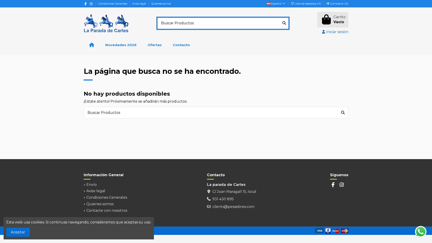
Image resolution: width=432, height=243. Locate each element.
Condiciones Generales (113, 3)
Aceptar (18, 232)
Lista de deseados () (308, 3)
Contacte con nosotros (106, 210)
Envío (91, 184)
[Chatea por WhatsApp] (421, 231)
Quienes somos (161, 3)
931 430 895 (223, 199)
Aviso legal (139, 3)
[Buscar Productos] (284, 23)
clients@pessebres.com (233, 207)
